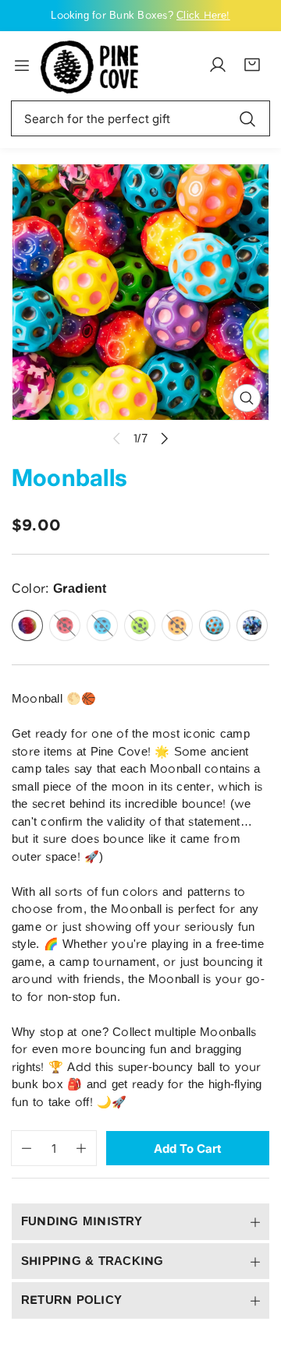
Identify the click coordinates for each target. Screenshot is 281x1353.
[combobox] (140, 118)
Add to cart (188, 1148)
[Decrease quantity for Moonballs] (21, 1148)
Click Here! (203, 15)
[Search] (247, 119)
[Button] (165, 438)
